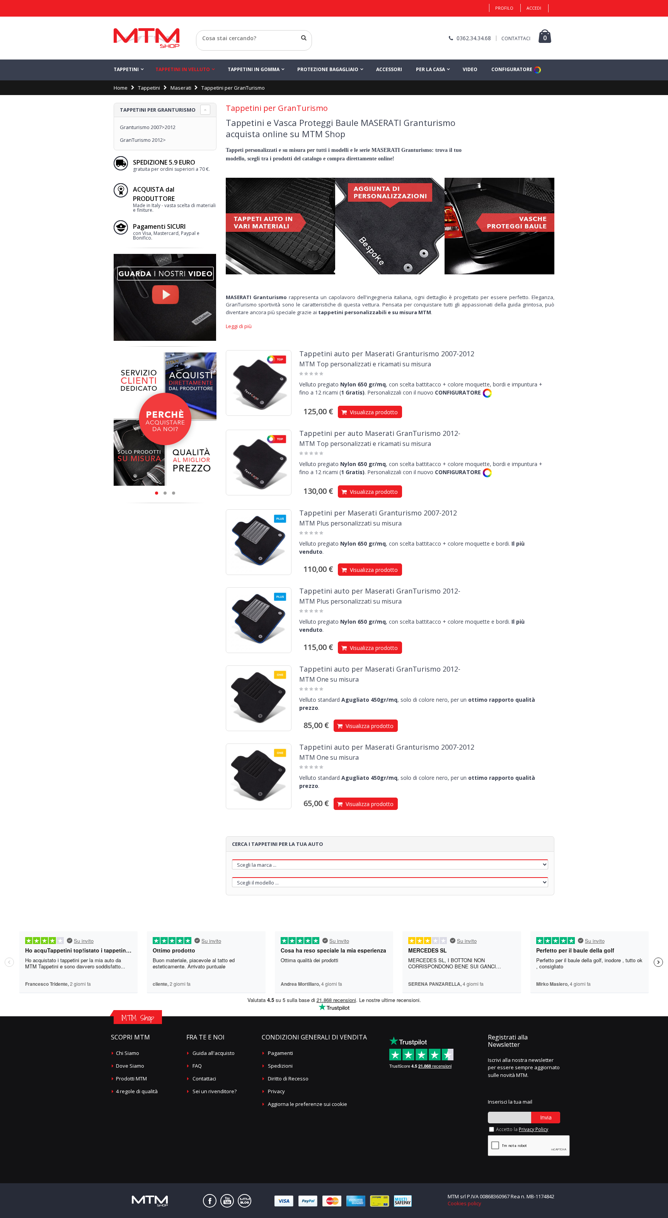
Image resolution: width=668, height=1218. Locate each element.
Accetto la (522, 1129)
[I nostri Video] (165, 256)
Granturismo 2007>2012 (148, 127)
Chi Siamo (127, 1053)
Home (121, 87)
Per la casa (430, 69)
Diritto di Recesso (288, 1078)
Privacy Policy (533, 1129)
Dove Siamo (130, 1065)
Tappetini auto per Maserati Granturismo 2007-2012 (386, 353)
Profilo (504, 8)
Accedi (534, 8)
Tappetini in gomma (253, 69)
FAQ (197, 1065)
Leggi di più (239, 326)
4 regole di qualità (137, 1091)
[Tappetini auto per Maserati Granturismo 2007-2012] (258, 383)
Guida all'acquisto (214, 1053)
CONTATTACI (515, 38)
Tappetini (126, 69)
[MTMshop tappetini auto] (146, 38)
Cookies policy (464, 1203)
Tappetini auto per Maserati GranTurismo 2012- (379, 590)
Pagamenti (280, 1053)
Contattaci (204, 1078)
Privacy (276, 1091)
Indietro (205, 47)
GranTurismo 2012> (143, 139)
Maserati (180, 87)
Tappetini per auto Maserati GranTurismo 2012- (379, 433)
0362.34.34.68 (474, 38)
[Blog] (244, 1201)
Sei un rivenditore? (215, 1091)
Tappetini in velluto (182, 69)
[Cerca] (304, 38)
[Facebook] (209, 1201)
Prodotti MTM (131, 1078)
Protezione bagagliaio (327, 69)
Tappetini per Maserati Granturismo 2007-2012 (378, 512)
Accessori (389, 69)
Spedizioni (280, 1065)
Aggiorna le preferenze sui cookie (307, 1104)
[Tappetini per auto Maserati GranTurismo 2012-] (258, 462)
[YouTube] (227, 1201)
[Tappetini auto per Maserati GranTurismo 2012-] (258, 620)
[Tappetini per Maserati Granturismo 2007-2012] (258, 542)
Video (470, 69)
